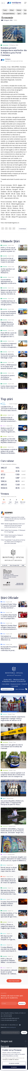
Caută (24, 1032)
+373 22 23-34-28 (7, 1015)
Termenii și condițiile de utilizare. (10, 1059)
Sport (19, 13)
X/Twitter (10, 228)
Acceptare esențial (14, 1063)
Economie (7, 17)
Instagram (6, 228)
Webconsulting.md (11, 1027)
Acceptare (14, 1067)
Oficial (11, 10)
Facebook (2, 228)
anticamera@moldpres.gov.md (11, 1018)
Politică (19, 10)
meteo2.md (13, 496)
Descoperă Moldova (8, 13)
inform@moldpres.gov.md (10, 1020)
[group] (14, 407)
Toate (5, 10)
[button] (25, 412)
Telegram (13, 228)
